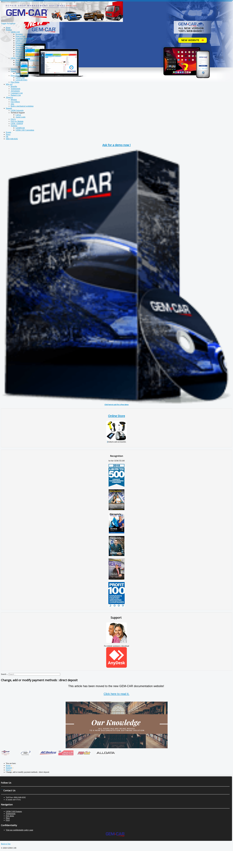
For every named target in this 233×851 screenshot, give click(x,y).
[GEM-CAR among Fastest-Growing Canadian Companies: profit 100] (116, 607)
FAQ (8, 820)
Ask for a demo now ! (116, 145)
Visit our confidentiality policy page (19, 830)
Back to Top (5, 844)
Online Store (116, 416)
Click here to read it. (116, 693)
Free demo (10, 816)
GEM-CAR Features (14, 811)
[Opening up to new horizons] (116, 509)
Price (8, 818)
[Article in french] (116, 533)
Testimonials (10, 814)
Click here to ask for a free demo (116, 404)
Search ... (4, 674)
